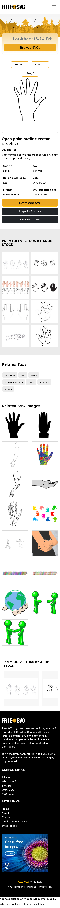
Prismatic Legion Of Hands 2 (45, 578)
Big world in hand (15, 609)
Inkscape (7, 777)
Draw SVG (8, 789)
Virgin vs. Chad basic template (15, 550)
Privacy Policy (45, 886)
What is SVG (9, 781)
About (5, 813)
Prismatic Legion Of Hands (15, 578)
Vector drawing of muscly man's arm (15, 489)
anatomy (9, 375)
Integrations (9, 825)
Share (18, 64)
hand (31, 382)
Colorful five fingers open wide (45, 459)
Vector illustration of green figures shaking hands (45, 606)
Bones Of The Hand (15, 520)
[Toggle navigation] (54, 7)
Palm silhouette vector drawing (15, 431)
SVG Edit (7, 785)
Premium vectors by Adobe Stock (28, 243)
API (10, 886)
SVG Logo (8, 794)
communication (13, 382)
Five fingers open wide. (45, 431)
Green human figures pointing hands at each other (15, 636)
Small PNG (30, 219)
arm (22, 375)
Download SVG (30, 203)
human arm (12, 463)
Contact (6, 817)
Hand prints (42, 522)
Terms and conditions (25, 886)
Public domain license (15, 821)
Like (30, 73)
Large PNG (30, 211)
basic (33, 375)
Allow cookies (34, 904)
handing (44, 382)
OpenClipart (39, 194)
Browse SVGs (30, 47)
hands (8, 389)
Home (5, 808)
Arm (37, 552)
